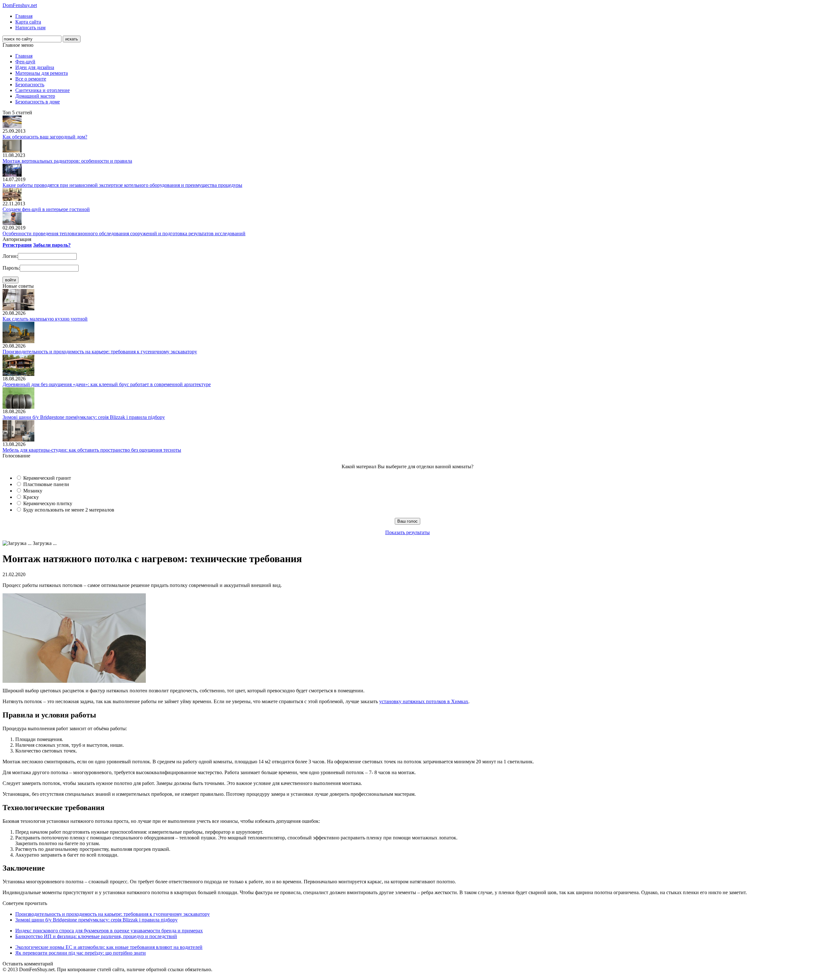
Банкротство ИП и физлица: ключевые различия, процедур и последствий (96, 936)
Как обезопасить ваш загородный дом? (45, 136)
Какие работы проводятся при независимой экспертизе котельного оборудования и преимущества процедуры (122, 185)
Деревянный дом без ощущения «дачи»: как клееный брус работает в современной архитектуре (107, 384)
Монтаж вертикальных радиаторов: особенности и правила (67, 161)
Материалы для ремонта (41, 73)
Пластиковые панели (46, 484)
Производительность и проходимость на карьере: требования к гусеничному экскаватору (100, 351)
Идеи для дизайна (34, 67)
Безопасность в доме (37, 101)
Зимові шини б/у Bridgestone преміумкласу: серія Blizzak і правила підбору (84, 417)
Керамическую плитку (47, 503)
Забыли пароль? (52, 245)
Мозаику (32, 490)
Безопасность (29, 84)
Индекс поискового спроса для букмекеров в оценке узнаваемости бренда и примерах (109, 930)
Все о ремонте (30, 78)
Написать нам (30, 27)
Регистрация (17, 245)
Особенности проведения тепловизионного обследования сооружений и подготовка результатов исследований (124, 233)
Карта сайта (28, 22)
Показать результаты (407, 532)
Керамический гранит (47, 478)
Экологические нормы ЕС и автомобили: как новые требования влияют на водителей (108, 947)
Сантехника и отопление (42, 90)
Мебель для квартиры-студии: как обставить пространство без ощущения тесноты (92, 450)
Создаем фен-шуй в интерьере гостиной (46, 209)
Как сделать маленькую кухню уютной (45, 318)
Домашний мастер (35, 96)
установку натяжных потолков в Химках (423, 701)
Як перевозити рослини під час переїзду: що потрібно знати (80, 953)
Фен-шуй (25, 61)
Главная (23, 16)
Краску (31, 497)
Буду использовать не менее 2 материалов (68, 509)
